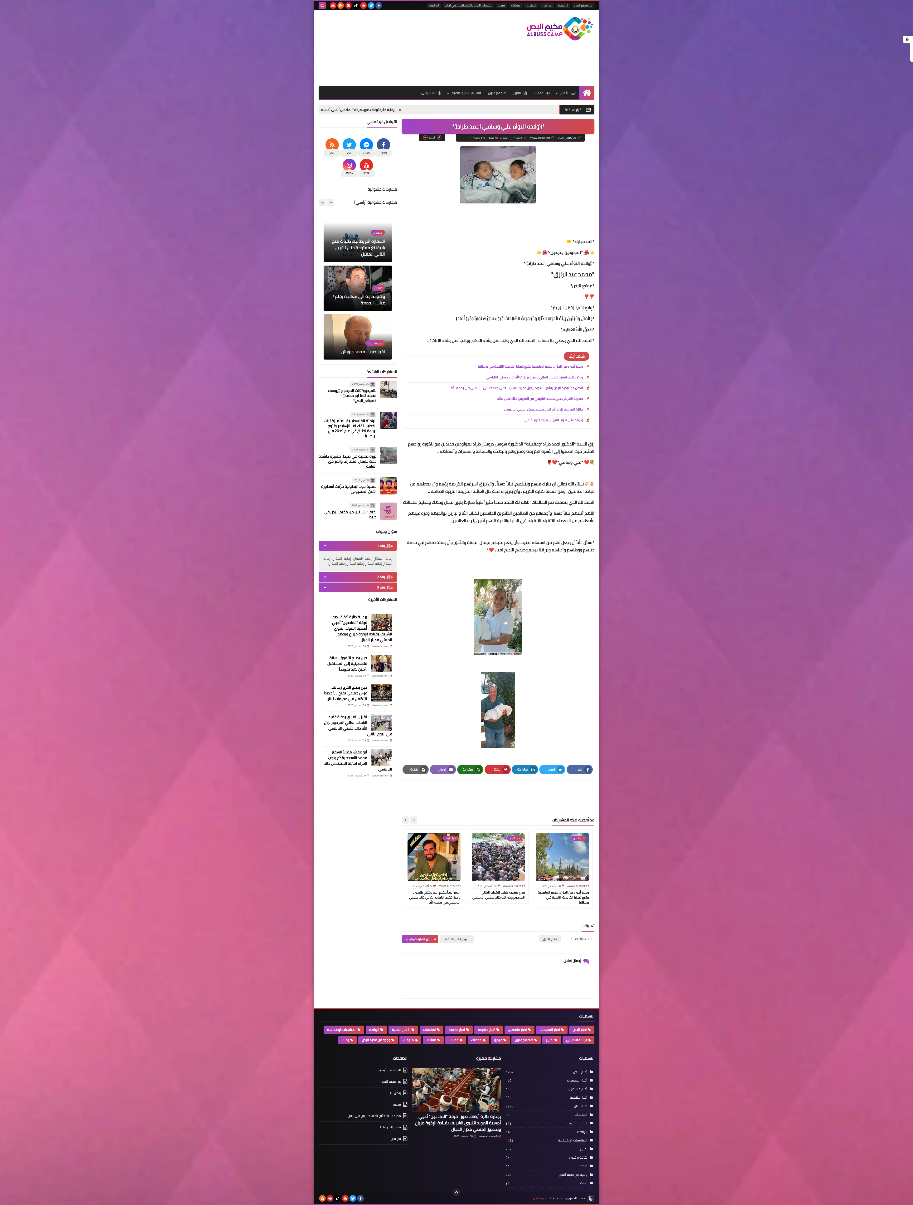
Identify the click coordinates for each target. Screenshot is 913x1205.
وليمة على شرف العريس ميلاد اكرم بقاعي (553, 420)
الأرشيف (434, 5)
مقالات (538, 93)
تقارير (517, 93)
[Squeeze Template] (590, 1198)
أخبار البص (580, 1030)
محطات (476, 1040)
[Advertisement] (405, 48)
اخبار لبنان (580, 1106)
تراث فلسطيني (576, 1040)
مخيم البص (540, 1198)
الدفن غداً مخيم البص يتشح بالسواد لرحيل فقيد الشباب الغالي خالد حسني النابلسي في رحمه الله (517, 388)
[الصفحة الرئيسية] (586, 92)
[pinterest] (348, 5)
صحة (584, 1166)
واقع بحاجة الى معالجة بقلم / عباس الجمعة (358, 251)
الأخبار (564, 93)
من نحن (547, 5)
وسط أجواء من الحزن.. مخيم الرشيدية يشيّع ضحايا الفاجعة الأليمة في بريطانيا (530, 366)
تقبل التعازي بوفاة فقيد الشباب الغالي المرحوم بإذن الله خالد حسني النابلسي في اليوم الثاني (358, 725)
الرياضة (374, 1030)
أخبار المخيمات (550, 1030)
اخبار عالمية (457, 1030)
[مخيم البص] (559, 29)
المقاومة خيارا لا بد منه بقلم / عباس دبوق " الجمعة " (358, 348)
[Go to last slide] (413, 820)
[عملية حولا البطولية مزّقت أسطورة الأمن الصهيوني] (388, 485)
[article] (452, 796)
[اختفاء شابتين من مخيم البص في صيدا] (388, 511)
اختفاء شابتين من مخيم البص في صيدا (350, 514)
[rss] (340, 5)
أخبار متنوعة (486, 1030)
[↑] (456, 1192)
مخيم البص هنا (390, 1127)
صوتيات (515, 5)
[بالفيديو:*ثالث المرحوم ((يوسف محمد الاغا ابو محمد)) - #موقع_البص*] (388, 389)
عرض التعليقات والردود (418, 939)
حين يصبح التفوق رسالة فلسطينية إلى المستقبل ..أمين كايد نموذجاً (347, 663)
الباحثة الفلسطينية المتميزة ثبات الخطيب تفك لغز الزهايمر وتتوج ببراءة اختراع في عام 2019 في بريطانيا (350, 428)
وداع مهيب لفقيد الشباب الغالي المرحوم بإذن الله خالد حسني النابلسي (534, 377)
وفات (345, 1040)
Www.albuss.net (488, 1136)
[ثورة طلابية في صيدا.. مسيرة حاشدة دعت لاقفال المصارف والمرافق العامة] (388, 455)
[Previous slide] (330, 202)
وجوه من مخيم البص (376, 1040)
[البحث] (322, 5)
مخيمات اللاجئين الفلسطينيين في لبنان (468, 5)
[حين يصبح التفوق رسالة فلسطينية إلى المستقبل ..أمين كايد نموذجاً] (381, 663)
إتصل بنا (531, 5)
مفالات (453, 1040)
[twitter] (371, 5)
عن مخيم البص (583, 5)
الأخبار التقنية (401, 1030)
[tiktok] (356, 5)
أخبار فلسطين (517, 1030)
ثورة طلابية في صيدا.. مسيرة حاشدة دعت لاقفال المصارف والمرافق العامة (347, 461)
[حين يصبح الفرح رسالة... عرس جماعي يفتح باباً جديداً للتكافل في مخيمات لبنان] (381, 692)
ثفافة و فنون (497, 93)
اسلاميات (429, 1030)
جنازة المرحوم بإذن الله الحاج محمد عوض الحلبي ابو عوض (543, 409)
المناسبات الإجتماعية (466, 93)
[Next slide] (405, 820)
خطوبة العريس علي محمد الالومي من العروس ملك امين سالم (540, 398)
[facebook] (378, 5)
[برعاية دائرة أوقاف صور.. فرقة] (381, 622)
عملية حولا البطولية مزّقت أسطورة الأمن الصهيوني (348, 489)
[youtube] (363, 5)
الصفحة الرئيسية (513, 137)
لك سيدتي (428, 93)
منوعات (408, 1040)
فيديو (501, 5)
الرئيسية (563, 5)
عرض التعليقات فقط (456, 939)
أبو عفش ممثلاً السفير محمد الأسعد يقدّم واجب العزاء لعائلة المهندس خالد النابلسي (358, 760)
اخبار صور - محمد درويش (363, 303)
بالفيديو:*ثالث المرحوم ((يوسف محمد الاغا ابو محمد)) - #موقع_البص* (352, 395)
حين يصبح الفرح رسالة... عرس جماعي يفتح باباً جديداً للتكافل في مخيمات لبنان (345, 693)
